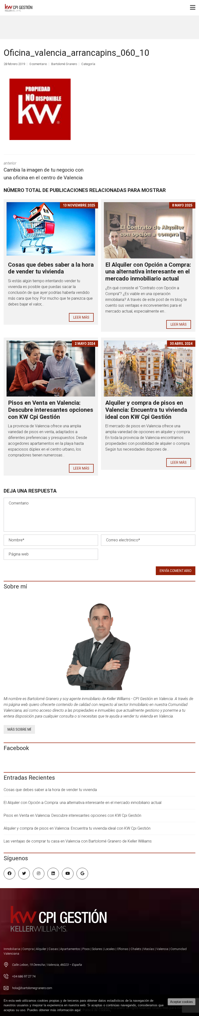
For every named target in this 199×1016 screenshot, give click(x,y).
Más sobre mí (19, 729)
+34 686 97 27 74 (23, 976)
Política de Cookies (96, 1010)
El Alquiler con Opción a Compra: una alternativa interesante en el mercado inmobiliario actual (148, 271)
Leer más (81, 317)
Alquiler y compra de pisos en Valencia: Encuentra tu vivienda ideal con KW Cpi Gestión (146, 409)
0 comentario (38, 64)
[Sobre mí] (99, 644)
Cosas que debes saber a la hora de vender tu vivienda (51, 268)
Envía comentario (175, 571)
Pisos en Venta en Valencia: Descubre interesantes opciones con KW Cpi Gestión (50, 409)
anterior (43, 171)
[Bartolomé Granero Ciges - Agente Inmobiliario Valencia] (20, 8)
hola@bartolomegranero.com (32, 988)
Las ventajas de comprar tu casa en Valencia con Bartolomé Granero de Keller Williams (78, 841)
